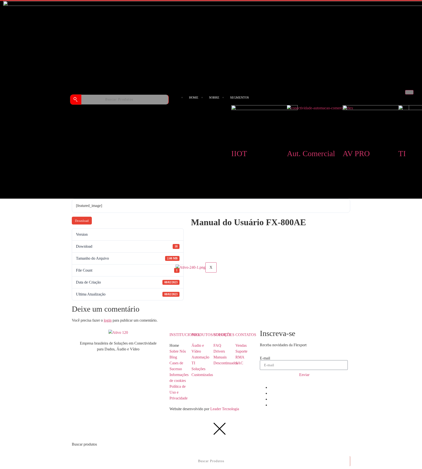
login (108, 320)
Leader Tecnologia (224, 409)
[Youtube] (271, 399)
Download (82, 221)
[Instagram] (271, 405)
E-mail (265, 358)
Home (193, 97)
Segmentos (239, 97)
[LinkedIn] (271, 387)
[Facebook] (271, 393)
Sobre (214, 97)
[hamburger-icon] (409, 92)
